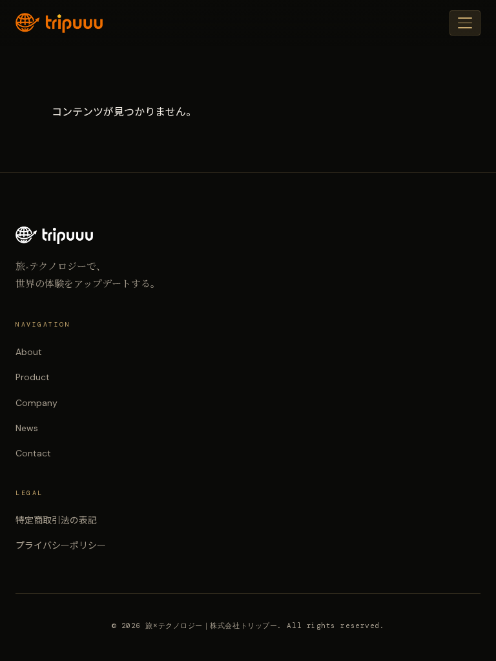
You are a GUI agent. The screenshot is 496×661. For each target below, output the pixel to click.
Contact (33, 453)
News (27, 428)
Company (36, 403)
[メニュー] (465, 23)
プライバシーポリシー (61, 545)
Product (33, 377)
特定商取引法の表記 (56, 520)
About (29, 352)
